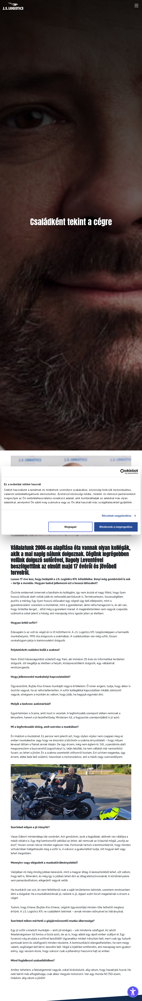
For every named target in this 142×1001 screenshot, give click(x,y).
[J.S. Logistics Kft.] (13, 6)
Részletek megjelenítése (116, 515)
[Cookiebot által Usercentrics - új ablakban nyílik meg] (123, 471)
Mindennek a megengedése (115, 526)
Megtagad (70, 526)
